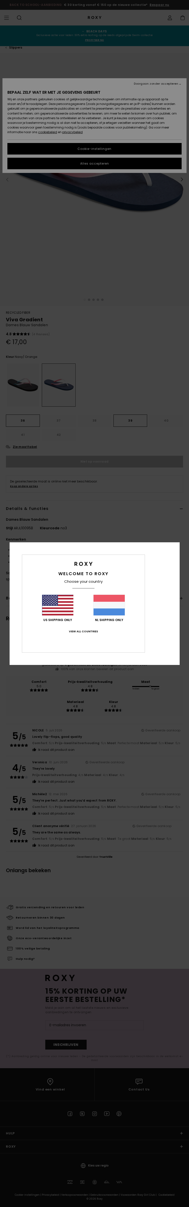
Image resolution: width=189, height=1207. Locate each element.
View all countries (83, 631)
